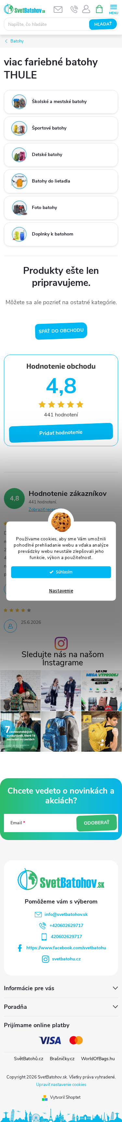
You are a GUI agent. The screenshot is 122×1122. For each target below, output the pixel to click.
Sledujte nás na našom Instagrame (62, 659)
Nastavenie (61, 590)
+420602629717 (66, 925)
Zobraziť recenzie (45, 510)
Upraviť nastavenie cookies (61, 1085)
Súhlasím (64, 572)
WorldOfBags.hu (98, 1059)
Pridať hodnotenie (61, 433)
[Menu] (113, 8)
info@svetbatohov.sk (66, 914)
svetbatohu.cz (66, 959)
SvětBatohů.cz (28, 1059)
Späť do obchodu (61, 331)
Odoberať (97, 823)
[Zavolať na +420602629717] (74, 9)
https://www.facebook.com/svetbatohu (66, 948)
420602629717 (66, 937)
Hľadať (103, 24)
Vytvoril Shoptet (65, 1097)
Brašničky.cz (62, 1059)
